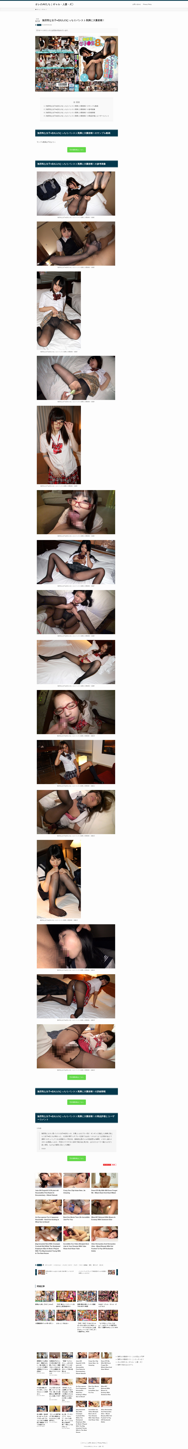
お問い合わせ (92, 1443)
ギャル (39, 25)
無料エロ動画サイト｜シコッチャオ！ (131, 1359)
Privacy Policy (102, 1443)
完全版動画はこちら (77, 150)
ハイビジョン (57, 1265)
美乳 (90, 1265)
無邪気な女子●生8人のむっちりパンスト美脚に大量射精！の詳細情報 (70, 112)
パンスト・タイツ (67, 1265)
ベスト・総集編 (83, 1265)
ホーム (84, 1443)
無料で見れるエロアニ (125, 1365)
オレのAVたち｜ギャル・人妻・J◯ (54, 4)
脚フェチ (95, 1265)
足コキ (101, 1265)
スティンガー (48, 1265)
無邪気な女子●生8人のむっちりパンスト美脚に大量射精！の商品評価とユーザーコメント (77, 116)
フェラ (75, 1265)
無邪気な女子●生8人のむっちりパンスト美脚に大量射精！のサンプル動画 (72, 106)
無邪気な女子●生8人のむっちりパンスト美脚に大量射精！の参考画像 (70, 109)
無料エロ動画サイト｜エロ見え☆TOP (131, 1356)
